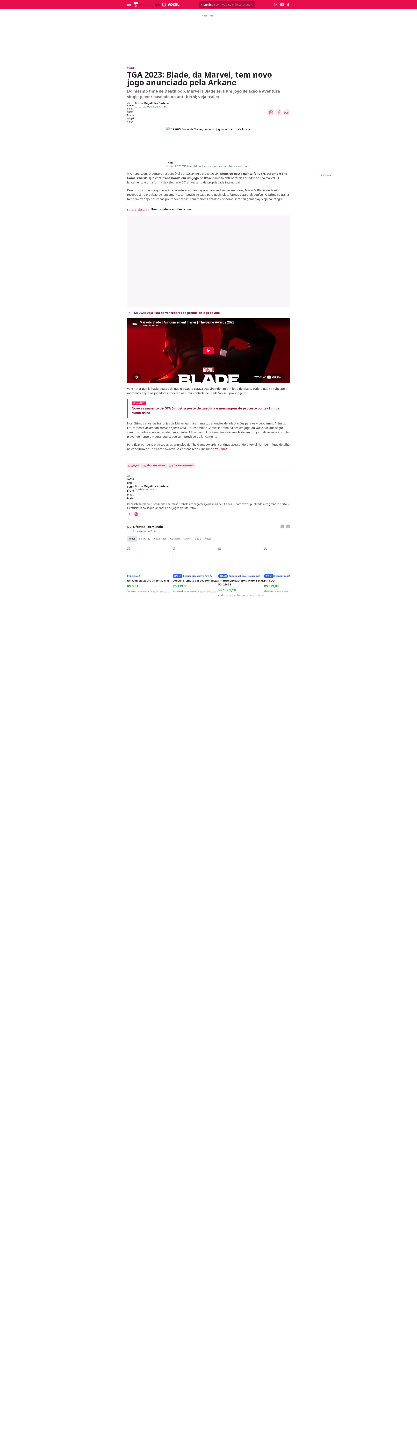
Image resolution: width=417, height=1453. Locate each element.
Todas (132, 538)
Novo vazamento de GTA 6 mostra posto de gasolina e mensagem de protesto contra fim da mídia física (206, 410)
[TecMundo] (136, 4)
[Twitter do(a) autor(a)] (129, 514)
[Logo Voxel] (170, 4)
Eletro (198, 538)
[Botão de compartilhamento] (271, 112)
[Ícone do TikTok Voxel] (288, 4)
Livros (187, 538)
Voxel (130, 67)
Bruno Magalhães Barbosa (152, 103)
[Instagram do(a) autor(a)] (136, 514)
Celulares (175, 538)
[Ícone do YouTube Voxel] (282, 4)
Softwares (144, 538)
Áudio (208, 538)
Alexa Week (160, 538)
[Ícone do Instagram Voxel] (276, 4)
